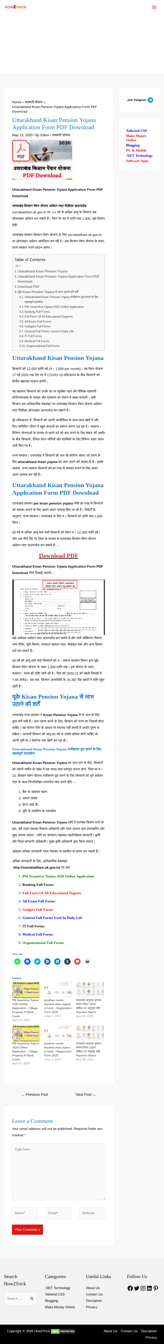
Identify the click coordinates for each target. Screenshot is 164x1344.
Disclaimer (94, 1301)
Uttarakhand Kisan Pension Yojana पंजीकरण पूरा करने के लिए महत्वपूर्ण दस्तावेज (61, 299)
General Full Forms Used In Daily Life (49, 331)
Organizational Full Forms (43, 346)
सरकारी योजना (61, 135)
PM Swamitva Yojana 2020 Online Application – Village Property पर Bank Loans (25, 1008)
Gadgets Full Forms (38, 326)
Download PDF (29, 286)
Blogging (133, 145)
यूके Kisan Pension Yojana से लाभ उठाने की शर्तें (48, 292)
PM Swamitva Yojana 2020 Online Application (54, 306)
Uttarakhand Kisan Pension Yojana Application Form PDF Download (59, 279)
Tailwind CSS (136, 131)
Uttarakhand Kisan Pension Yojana (42, 271)
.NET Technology (139, 156)
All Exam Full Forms (38, 321)
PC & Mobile (136, 150)
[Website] (92, 1214)
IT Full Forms (33, 336)
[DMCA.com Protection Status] (62, 1331)
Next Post (86, 1095)
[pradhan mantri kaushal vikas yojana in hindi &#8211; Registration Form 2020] (58, 990)
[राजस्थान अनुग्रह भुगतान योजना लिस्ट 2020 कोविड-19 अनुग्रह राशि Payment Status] (90, 990)
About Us (93, 1288)
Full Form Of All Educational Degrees (49, 316)
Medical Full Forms (37, 341)
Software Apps (137, 161)
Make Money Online (136, 138)
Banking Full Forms (37, 311)
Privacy (91, 1307)
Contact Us (94, 1294)
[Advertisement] (82, 45)
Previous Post (34, 1095)
